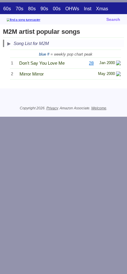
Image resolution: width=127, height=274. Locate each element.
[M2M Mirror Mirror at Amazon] (118, 74)
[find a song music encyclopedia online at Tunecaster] (32, 20)
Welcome (98, 108)
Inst (87, 8)
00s (57, 8)
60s (7, 8)
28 (91, 63)
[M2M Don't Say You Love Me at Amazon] (118, 63)
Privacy (52, 108)
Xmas (102, 8)
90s (44, 8)
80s (32, 8)
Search (113, 19)
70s (19, 8)
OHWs (72, 8)
